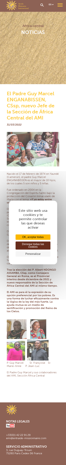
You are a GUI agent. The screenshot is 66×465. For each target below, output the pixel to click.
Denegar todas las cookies (33, 245)
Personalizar (33, 253)
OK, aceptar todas (33, 237)
